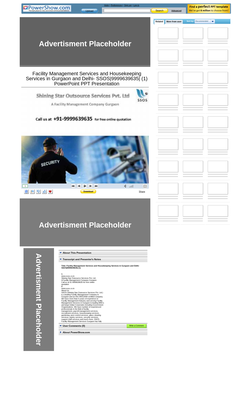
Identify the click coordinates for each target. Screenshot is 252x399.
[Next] (90, 186)
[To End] (96, 186)
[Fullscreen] (145, 186)
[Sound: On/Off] (126, 186)
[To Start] (73, 186)
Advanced (176, 11)
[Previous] (79, 186)
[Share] (137, 191)
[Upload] (89, 10)
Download (88, 191)
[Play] (84, 186)
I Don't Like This (38, 191)
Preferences (116, 5)
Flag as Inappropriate (32, 191)
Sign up (127, 5)
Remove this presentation (26, 191)
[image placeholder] (168, 33)
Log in (136, 5)
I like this (44, 191)
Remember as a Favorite (50, 191)
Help (106, 5)
